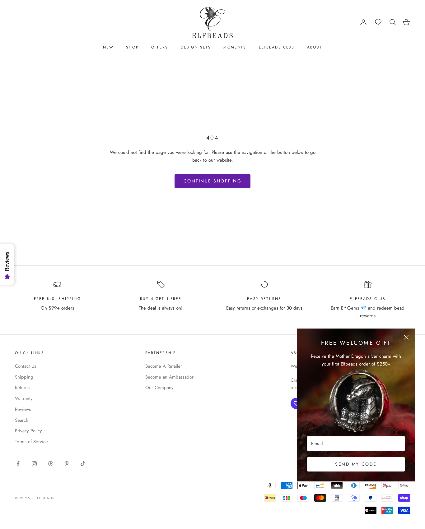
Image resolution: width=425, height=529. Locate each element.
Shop (132, 47)
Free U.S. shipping (57, 298)
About (314, 47)
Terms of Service (31, 441)
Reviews (23, 409)
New (108, 47)
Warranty (24, 398)
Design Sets (196, 47)
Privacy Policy (28, 430)
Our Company (159, 387)
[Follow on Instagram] (34, 464)
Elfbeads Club (277, 47)
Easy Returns (264, 298)
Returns (22, 387)
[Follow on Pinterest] (66, 464)
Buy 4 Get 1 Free (161, 298)
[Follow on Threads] (50, 464)
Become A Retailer (163, 366)
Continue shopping (213, 181)
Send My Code (355, 464)
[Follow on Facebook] (18, 464)
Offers (159, 47)
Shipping (24, 377)
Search (21, 420)
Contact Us (25, 366)
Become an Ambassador (169, 377)
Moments (234, 47)
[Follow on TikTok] (83, 464)
